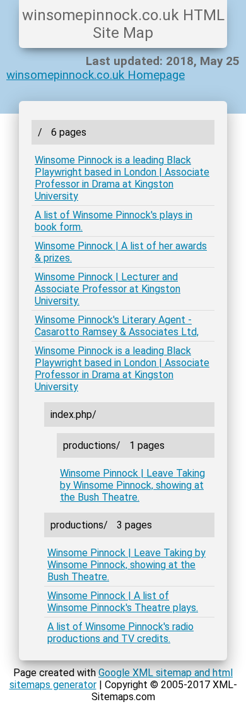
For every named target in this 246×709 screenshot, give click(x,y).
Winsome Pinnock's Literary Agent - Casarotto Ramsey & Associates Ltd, (117, 326)
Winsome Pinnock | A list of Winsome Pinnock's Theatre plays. (122, 602)
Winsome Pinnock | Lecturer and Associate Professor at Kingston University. (107, 289)
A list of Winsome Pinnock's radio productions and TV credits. (120, 633)
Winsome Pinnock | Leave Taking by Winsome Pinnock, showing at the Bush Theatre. (132, 485)
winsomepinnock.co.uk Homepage (95, 75)
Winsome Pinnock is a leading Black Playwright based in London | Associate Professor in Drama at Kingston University (122, 178)
